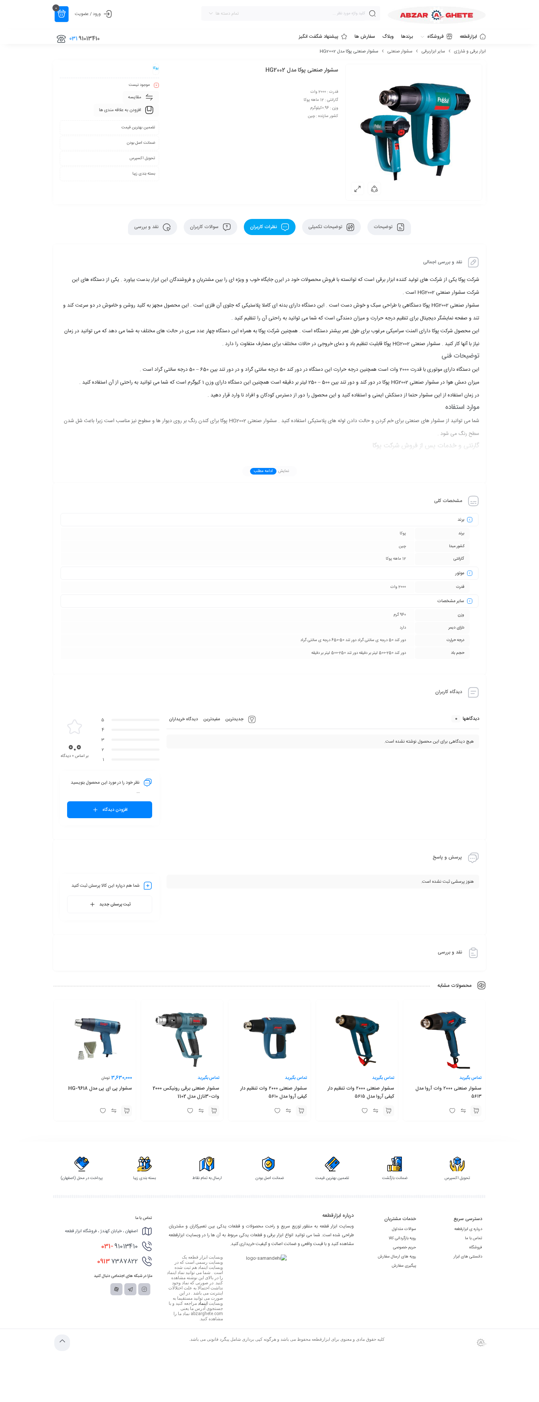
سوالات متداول (404, 1229)
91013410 (119, 1246)
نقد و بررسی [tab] (147, 227)
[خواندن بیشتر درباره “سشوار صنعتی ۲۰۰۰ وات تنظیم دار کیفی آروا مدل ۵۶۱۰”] (301, 1110)
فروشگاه (475, 1247)
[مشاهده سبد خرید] (61, 14)
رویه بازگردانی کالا (402, 1238)
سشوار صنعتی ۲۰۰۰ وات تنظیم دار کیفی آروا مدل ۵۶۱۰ (273, 1092)
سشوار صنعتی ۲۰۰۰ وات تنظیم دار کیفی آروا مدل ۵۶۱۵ (360, 1092)
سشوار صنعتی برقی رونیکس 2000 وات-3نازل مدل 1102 (186, 1092)
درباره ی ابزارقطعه (468, 1229)
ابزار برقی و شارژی (470, 51)
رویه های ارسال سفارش (397, 1256)
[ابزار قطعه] (437, 15)
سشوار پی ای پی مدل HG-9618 (100, 1088)
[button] (126, 1110)
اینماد (203, 1303)
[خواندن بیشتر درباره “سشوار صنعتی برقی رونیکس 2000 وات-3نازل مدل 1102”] (213, 1110)
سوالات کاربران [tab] (205, 227)
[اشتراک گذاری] (374, 188)
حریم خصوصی (404, 1247)
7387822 (117, 1261)
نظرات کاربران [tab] (264, 227)
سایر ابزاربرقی (433, 51)
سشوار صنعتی (399, 51)
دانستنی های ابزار (468, 1256)
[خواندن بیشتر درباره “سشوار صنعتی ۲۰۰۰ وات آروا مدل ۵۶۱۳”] (475, 1110)
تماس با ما (473, 1238)
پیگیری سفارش (404, 1266)
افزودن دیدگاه (115, 809)
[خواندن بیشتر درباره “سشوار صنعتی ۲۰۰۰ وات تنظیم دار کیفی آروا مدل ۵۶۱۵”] (388, 1110)
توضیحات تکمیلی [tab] (326, 227)
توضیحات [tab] (384, 227)
